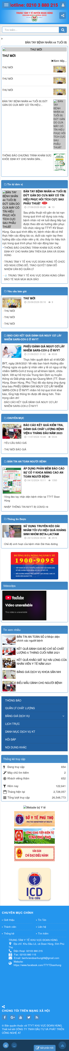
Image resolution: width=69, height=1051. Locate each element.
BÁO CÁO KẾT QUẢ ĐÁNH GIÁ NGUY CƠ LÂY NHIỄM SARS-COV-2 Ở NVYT (31, 404)
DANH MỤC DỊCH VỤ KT (20, 731)
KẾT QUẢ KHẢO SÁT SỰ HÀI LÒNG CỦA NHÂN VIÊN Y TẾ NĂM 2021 (42, 662)
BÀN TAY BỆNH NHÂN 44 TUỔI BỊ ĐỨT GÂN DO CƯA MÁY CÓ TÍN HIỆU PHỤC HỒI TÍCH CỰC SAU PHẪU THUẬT (44, 197)
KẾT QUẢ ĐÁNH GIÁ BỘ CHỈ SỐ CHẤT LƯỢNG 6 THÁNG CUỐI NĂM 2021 (40, 650)
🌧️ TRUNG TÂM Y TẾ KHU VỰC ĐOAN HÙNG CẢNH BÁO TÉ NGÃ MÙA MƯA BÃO (34, 277)
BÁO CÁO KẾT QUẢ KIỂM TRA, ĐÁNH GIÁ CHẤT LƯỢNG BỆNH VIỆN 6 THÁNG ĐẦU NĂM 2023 (43, 429)
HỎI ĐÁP (10, 739)
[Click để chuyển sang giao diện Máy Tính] (14, 1045)
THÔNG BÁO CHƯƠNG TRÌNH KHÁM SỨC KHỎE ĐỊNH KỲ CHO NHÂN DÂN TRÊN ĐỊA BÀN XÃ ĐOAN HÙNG (34, 251)
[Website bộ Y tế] (34, 807)
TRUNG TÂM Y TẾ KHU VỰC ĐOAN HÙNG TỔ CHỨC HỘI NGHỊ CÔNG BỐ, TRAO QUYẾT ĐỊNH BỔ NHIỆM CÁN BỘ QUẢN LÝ (34, 265)
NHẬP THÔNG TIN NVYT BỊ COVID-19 (26, 507)
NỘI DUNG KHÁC (16, 747)
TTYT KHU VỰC (37, 1025)
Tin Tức (42, 920)
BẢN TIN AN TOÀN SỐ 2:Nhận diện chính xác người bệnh (38, 638)
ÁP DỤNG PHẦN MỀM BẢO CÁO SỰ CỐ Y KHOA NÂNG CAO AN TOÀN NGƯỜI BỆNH (43, 472)
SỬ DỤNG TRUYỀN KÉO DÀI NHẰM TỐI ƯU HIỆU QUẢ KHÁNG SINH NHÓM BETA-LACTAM (44, 530)
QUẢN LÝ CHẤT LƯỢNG (20, 708)
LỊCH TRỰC (12, 724)
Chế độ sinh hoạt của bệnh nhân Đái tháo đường (31, 544)
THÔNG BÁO (13, 700)
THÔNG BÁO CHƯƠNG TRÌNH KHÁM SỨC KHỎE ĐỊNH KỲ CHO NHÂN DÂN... (26, 157)
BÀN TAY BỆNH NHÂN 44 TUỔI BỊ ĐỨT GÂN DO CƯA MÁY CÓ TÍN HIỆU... (25, 103)
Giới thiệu (9, 920)
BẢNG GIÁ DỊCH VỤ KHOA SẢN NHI (39, 672)
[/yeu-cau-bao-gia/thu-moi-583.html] (35, 49)
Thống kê (9, 933)
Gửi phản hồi (46, 1047)
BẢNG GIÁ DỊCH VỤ (17, 716)
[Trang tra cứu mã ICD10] (34, 883)
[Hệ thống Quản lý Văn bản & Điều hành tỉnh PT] (34, 853)
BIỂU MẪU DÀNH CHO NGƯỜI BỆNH (39, 683)
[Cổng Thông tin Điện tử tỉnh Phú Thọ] (34, 836)
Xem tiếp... (60, 61)
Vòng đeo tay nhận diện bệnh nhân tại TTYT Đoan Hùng (32, 498)
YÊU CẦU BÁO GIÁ (15, 443)
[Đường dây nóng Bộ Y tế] (34, 565)
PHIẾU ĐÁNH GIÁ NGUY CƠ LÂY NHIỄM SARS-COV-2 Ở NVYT (44, 348)
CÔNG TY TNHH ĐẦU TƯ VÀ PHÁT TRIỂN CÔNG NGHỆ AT (33, 1031)
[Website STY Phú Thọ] (34, 818)
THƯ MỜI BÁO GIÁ (15, 449)
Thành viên (10, 927)
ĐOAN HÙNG (54, 1025)
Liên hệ (42, 927)
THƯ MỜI (9, 55)
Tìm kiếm (43, 933)
